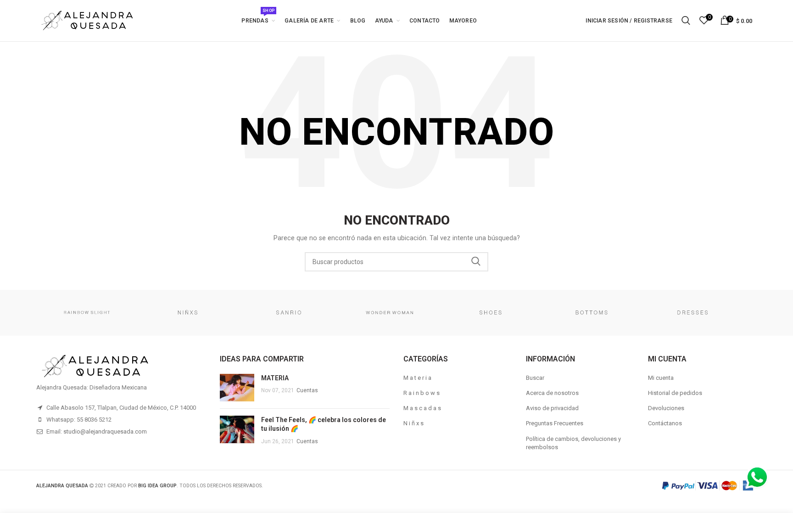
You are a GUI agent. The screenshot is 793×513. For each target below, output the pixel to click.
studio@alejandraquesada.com (105, 431)
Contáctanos (665, 423)
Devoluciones (666, 408)
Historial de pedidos (675, 392)
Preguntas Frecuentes (554, 423)
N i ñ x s (413, 423)
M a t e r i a (417, 377)
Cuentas (307, 390)
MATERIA (275, 378)
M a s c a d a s (422, 408)
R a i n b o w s (421, 392)
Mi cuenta (661, 377)
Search (475, 261)
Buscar (535, 377)
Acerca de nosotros (552, 392)
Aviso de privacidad (552, 408)
